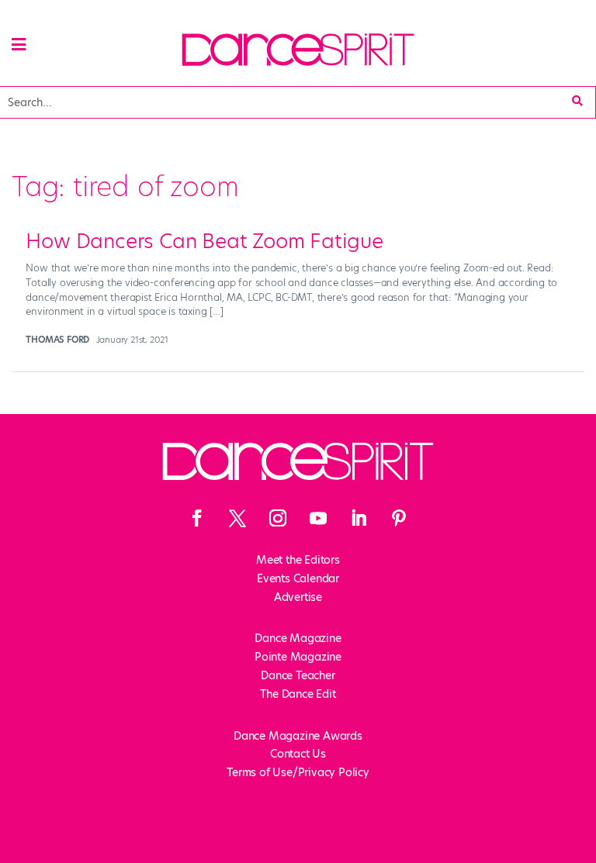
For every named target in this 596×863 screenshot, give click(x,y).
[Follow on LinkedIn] (358, 518)
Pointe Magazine (298, 657)
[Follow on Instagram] (278, 518)
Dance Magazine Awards (298, 736)
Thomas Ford (57, 339)
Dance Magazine (298, 638)
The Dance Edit (297, 694)
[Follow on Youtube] (318, 518)
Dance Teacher (297, 675)
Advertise (298, 597)
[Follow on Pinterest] (399, 518)
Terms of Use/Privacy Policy (298, 772)
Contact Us (298, 753)
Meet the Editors (298, 560)
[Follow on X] (237, 518)
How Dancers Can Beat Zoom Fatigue (204, 241)
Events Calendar (298, 578)
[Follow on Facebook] (197, 518)
